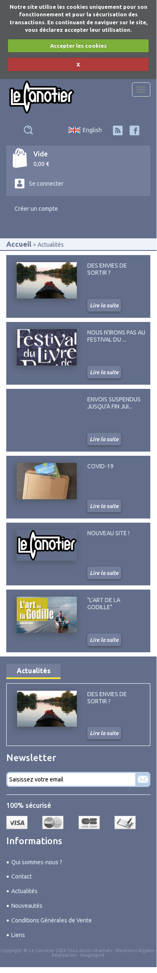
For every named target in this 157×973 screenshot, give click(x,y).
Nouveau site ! (108, 533)
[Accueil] (42, 97)
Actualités (34, 670)
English (92, 130)
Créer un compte (36, 208)
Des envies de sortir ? (107, 269)
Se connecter (46, 183)
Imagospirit (92, 955)
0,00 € (41, 164)
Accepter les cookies (78, 46)
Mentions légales (135, 950)
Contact (21, 876)
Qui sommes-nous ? (36, 862)
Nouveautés (27, 905)
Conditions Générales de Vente (51, 920)
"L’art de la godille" (103, 603)
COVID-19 (100, 466)
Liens (18, 935)
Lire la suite (104, 305)
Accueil (18, 244)
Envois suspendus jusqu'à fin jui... (114, 402)
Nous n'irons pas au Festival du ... (116, 335)
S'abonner (142, 779)
